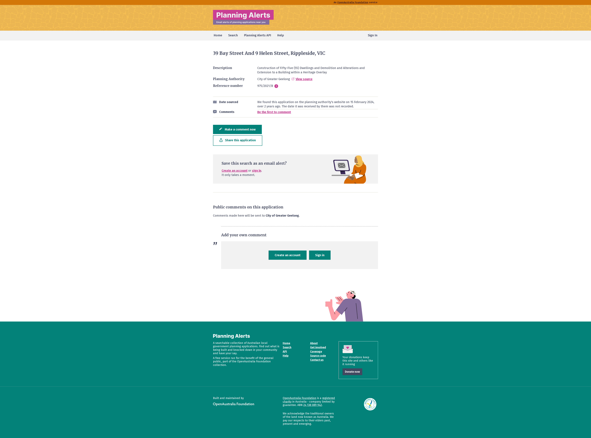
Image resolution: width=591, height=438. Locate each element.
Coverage (316, 351)
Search (287, 347)
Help (285, 355)
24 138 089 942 (312, 405)
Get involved (318, 347)
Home (286, 343)
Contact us (317, 360)
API (285, 351)
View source (304, 79)
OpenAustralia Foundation (299, 398)
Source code (318, 355)
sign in (256, 170)
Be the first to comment (274, 112)
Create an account (234, 170)
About (314, 343)
